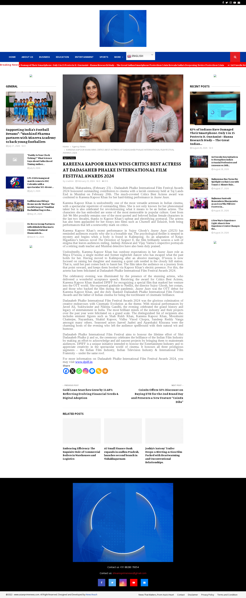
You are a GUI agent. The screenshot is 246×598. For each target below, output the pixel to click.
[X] (72, 371)
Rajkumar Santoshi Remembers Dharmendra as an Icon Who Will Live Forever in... (224, 202)
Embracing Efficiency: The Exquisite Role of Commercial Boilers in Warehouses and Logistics (81, 453)
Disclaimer (193, 594)
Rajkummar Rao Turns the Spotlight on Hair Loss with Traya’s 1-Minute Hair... (225, 182)
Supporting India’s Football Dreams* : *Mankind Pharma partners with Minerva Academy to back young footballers (31, 135)
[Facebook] (66, 371)
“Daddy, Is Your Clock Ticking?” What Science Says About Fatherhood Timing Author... (39, 159)
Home (12, 56)
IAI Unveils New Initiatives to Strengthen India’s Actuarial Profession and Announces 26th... (224, 161)
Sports (104, 56)
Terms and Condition (227, 594)
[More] (105, 371)
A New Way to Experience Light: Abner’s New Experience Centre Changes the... (225, 224)
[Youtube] (133, 582)
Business (44, 56)
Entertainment (84, 56)
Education (62, 56)
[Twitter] (112, 582)
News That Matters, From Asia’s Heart (156, 594)
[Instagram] (86, 371)
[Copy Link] (99, 371)
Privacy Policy (207, 594)
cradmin (70, 181)
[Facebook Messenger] (92, 371)
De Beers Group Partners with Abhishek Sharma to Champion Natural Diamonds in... (41, 228)
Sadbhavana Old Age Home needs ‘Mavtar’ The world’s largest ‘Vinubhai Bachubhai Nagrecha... (41, 205)
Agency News (69, 158)
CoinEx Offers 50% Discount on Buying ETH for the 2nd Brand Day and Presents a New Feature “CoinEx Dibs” (157, 396)
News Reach (91, 594)
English (137, 56)
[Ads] (31, 76)
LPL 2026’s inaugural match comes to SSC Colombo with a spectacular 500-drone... (40, 182)
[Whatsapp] (79, 371)
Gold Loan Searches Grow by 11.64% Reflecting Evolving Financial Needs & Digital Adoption (90, 394)
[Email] (144, 582)
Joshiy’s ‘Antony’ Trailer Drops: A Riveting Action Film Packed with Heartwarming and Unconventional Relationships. (163, 455)
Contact (181, 594)
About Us (27, 56)
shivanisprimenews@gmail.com (129, 573)
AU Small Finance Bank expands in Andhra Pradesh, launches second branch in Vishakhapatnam (121, 453)
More (117, 56)
